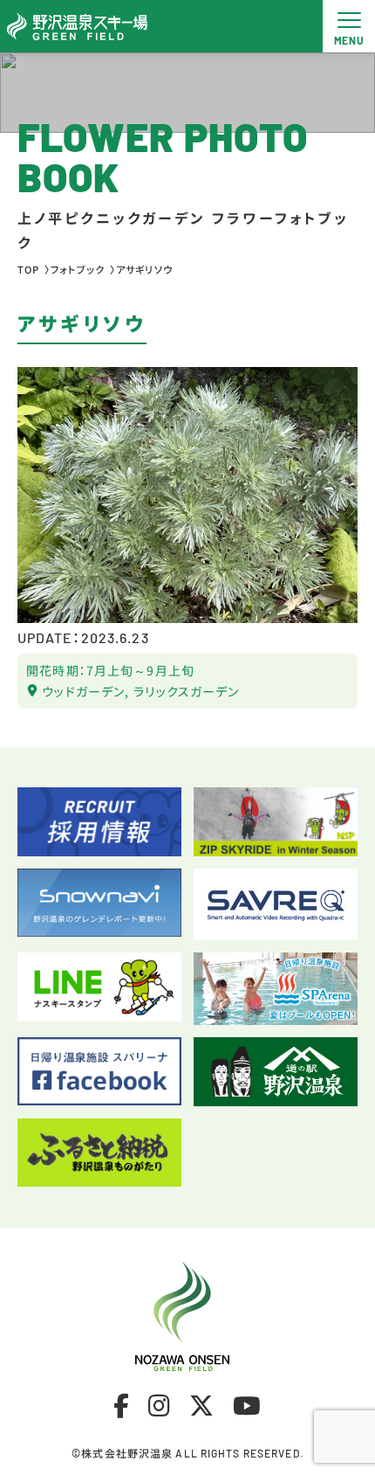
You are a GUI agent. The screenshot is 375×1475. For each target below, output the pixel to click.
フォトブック (78, 269)
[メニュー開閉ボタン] (349, 26)
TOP (28, 269)
